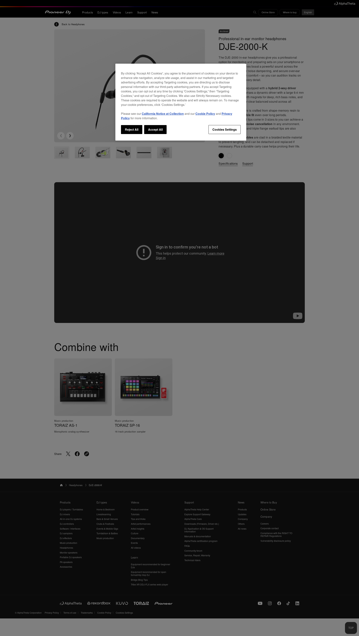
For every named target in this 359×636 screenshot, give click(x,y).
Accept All (155, 129)
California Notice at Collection (163, 113)
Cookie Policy (205, 113)
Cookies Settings (224, 129)
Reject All (131, 129)
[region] (180, 102)
